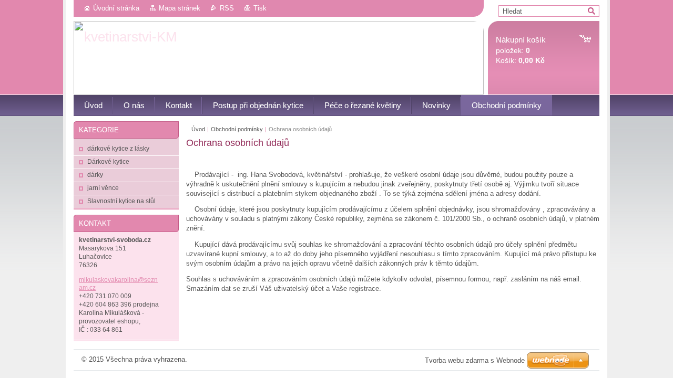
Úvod (198, 129)
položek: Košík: (521, 50)
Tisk (260, 8)
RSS (227, 8)
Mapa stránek (179, 8)
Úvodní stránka (116, 8)
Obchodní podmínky (237, 129)
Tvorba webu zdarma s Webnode (475, 360)
